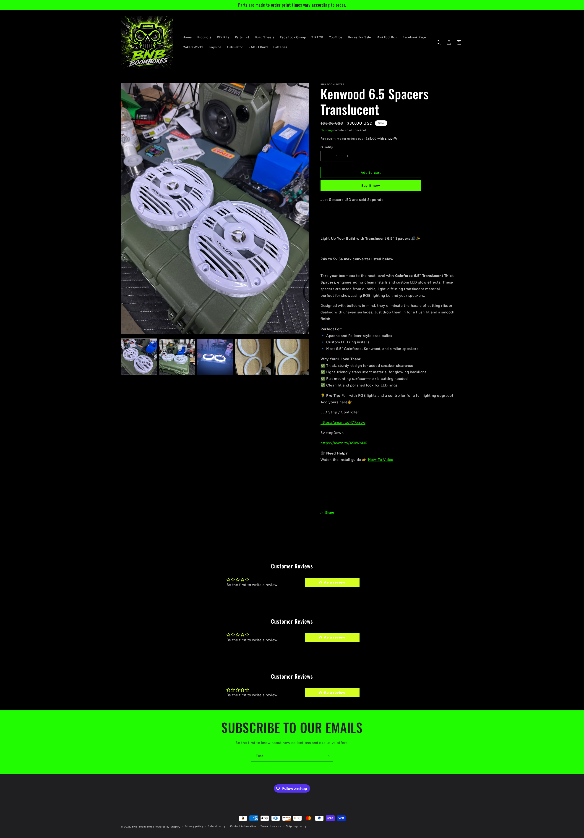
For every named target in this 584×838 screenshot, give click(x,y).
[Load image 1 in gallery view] (139, 357)
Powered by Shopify (167, 826)
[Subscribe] (328, 756)
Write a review (332, 582)
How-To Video (380, 459)
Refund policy (217, 826)
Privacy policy (194, 826)
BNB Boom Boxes (143, 826)
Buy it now (370, 186)
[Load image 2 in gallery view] (177, 357)
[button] (439, 42)
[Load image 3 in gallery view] (215, 357)
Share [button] (329, 513)
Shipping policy (296, 826)
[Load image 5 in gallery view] (291, 357)
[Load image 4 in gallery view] (253, 357)
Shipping (327, 130)
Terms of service (271, 826)
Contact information (243, 826)
